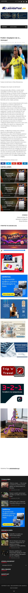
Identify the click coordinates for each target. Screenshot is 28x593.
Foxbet (23, 42)
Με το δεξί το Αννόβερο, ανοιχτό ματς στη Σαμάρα (14, 193)
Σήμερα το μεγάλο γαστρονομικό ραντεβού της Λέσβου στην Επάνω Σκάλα (17, 494)
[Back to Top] (14, 591)
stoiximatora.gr (14, 468)
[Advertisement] (14, 454)
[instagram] (26, 1)
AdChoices (3, 579)
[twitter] (21, 1)
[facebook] (19, 1)
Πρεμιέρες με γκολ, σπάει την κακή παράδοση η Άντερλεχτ (13, 206)
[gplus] (24, 1)
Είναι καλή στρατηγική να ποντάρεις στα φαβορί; (13, 179)
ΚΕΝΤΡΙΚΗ (4, 26)
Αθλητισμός (18, 42)
